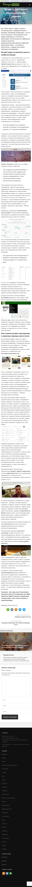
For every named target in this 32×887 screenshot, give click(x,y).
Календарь (5, 812)
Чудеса (4, 758)
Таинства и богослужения (8, 798)
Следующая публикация (16, 623)
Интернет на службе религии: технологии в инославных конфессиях (16, 13)
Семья (3, 779)
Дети (3, 776)
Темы (3, 820)
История (4, 772)
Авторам (4, 861)
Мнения (4, 827)
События (4, 823)
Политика (4, 787)
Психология (5, 768)
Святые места (5, 794)
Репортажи (5, 834)
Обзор (3, 761)
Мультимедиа (5, 838)
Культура (4, 783)
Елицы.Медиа (6, 1)
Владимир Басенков (13, 20)
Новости (4, 841)
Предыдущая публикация (23, 616)
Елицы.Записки (16, 1)
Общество (4, 790)
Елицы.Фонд (26, 1)
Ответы (4, 845)
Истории (4, 849)
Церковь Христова (6, 809)
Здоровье (4, 754)
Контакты (4, 857)
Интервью (4, 830)
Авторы (4, 864)
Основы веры (5, 816)
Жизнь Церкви (5, 805)
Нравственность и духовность (10, 765)
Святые (4, 801)
